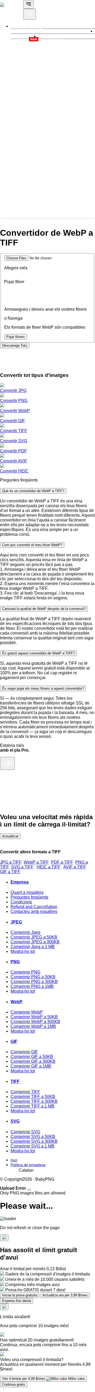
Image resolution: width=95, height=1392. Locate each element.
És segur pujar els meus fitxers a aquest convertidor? (43, 688)
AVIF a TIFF (74, 867)
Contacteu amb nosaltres (34, 911)
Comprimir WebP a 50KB (34, 1017)
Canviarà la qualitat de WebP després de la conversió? (44, 609)
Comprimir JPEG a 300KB (35, 942)
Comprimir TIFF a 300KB (34, 1101)
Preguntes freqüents (29, 897)
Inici (14, 1160)
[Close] (29, 1189)
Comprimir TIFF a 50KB (33, 1096)
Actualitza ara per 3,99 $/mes (65, 1295)
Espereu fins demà (16, 1301)
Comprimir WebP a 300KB (35, 1021)
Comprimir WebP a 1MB (33, 1026)
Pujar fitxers (15, 337)
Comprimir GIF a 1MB (31, 1066)
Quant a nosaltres (27, 892)
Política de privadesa (28, 1165)
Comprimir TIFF (25, 1092)
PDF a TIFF (62, 862)
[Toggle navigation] (28, 4)
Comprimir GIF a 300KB (33, 1061)
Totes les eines (25, 28)
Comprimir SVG (25, 1132)
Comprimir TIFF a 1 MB (32, 1106)
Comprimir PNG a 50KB (33, 977)
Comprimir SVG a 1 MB (32, 1146)
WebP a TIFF (36, 862)
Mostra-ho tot (23, 951)
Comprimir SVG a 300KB (34, 1141)
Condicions (21, 902)
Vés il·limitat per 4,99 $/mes (43, 1379)
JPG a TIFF (11, 862)
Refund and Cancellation (34, 906)
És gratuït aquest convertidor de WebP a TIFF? (38, 653)
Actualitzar (10, 836)
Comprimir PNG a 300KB (34, 981)
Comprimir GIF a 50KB (32, 1056)
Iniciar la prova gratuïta (19, 1295)
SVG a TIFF (22, 867)
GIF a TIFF (10, 871)
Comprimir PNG (25, 972)
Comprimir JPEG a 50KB (34, 937)
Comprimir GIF (24, 1052)
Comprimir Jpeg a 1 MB (33, 946)
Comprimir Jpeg (25, 932)
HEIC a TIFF (48, 867)
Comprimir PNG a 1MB (32, 986)
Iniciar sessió (50, 39)
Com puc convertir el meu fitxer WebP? (32, 545)
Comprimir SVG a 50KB (33, 1136)
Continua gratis (13, 1384)
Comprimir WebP (27, 1012)
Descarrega (14, 345)
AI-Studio (24, 39)
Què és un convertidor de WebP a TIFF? (33, 491)
